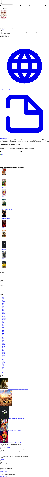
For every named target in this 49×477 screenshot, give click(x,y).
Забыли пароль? (2, 476)
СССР (2, 363)
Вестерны (3, 298)
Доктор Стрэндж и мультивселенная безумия (5, 447)
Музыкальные (3, 344)
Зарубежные (3, 364)
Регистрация (5, 476)
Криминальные (3, 302)
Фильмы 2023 (3, 311)
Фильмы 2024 (3, 312)
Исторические (3, 301)
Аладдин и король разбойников (3, 471)
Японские (3, 359)
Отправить (2, 280)
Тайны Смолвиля (2, 466)
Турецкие (3, 366)
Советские (3, 369)
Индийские (3, 361)
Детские (2, 300)
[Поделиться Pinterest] (2, 163)
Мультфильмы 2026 (4, 320)
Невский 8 (1, 464)
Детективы (3, 299)
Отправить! (2, 294)
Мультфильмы (3, 316)
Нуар (2, 308)
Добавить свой (5, 37)
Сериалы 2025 (3, 355)
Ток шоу (2, 348)
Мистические (3, 351)
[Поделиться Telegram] (2, 164)
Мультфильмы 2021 (4, 317)
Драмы (2, 324)
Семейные (3, 305)
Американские (3, 362)
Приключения (3, 329)
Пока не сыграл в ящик (3, 454)
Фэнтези (3, 309)
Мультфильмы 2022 (4, 318)
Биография (3, 297)
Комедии (3, 325)
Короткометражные (4, 326)
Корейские (3, 360)
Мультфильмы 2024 (4, 319)
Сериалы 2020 (3, 352)
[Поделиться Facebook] (2, 159)
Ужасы (2, 307)
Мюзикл (3, 304)
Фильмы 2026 (3, 313)
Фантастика (3, 333)
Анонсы (2, 372)
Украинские (3, 367)
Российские (3, 365)
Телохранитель (2, 459)
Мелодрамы (3, 303)
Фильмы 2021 (3, 310)
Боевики (3, 338)
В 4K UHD (3, 334)
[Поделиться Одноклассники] (2, 160)
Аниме (2, 296)
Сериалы (3, 336)
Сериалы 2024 (3, 354)
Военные (3, 322)
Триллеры (3, 349)
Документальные (4, 323)
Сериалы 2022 (3, 353)
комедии (3, 29)
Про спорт (3, 306)
